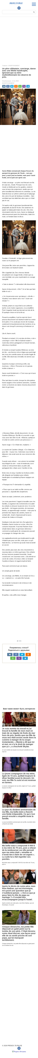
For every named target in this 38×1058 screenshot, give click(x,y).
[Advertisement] (19, 39)
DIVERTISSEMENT (8, 83)
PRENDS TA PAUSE (15, 3)
